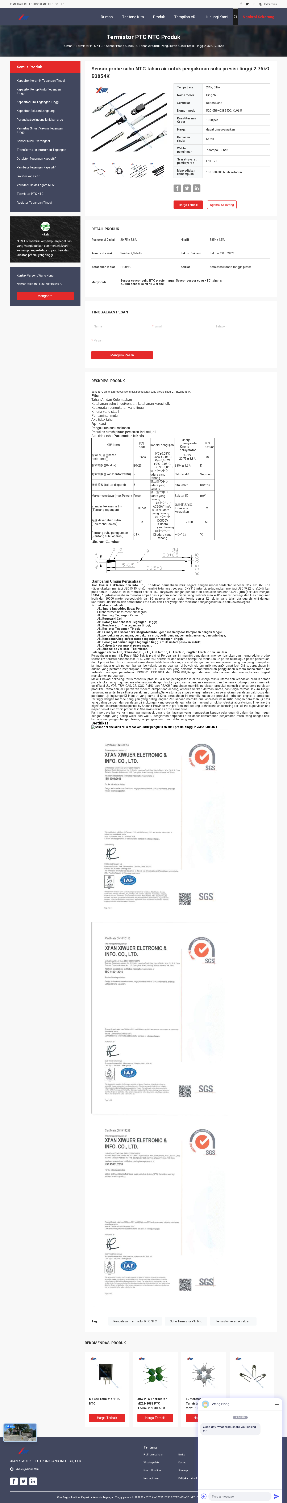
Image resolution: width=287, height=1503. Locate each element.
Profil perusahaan (153, 1454)
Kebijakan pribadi (187, 1478)
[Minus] (276, 1404)
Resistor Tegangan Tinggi (34, 202)
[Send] (276, 1496)
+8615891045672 (50, 284)
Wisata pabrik (151, 1462)
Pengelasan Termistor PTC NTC (135, 1321)
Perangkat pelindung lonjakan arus (40, 119)
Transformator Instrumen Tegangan (41, 149)
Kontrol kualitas (153, 1470)
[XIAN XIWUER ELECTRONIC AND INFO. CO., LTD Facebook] (241, 4)
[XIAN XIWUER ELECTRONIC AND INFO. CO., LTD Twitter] (247, 4)
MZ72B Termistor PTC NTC (104, 1401)
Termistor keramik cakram (233, 1321)
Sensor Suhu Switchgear (33, 141)
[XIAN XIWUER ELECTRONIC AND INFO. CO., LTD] (23, 16)
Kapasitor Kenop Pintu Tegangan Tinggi (39, 91)
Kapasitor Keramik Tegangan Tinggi (41, 80)
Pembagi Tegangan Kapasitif (36, 167)
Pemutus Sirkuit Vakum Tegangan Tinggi (40, 130)
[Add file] (204, 1496)
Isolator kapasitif (28, 176)
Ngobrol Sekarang (222, 205)
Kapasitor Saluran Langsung (36, 111)
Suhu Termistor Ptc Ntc (186, 1321)
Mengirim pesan (122, 355)
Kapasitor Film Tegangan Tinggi (38, 102)
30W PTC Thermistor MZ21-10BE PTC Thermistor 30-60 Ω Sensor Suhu (152, 1403)
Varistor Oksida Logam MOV (36, 185)
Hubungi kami (151, 1478)
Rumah (67, 46)
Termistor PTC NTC (89, 46)
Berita (181, 1454)
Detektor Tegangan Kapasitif (36, 158)
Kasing (182, 1462)
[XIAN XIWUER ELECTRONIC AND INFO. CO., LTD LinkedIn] (254, 4)
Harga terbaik (188, 205)
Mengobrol (45, 296)
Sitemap (183, 1470)
